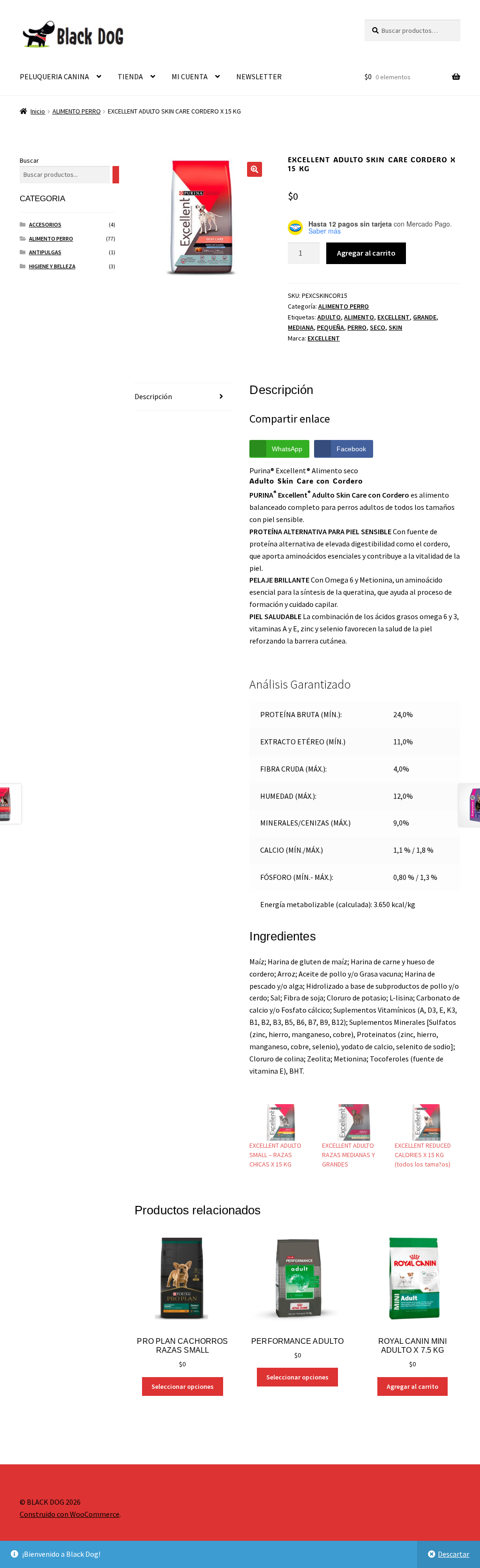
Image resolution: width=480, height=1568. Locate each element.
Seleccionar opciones (182, 1386)
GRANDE (424, 317)
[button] (254, 169)
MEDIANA (301, 327)
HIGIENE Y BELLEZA (52, 266)
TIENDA (130, 76)
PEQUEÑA (330, 327)
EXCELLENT (393, 317)
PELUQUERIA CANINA (54, 76)
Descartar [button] (453, 1554)
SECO (377, 327)
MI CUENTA (190, 76)
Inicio (37, 111)
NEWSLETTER (259, 76)
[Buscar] (115, 174)
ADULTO (329, 317)
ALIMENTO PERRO (76, 111)
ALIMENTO (359, 317)
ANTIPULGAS (45, 252)
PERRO (357, 327)
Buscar (29, 160)
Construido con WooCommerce (70, 1514)
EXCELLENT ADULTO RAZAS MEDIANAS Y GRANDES (348, 1154)
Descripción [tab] (153, 396)
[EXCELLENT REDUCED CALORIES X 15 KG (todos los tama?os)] (426, 1122)
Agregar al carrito (366, 253)
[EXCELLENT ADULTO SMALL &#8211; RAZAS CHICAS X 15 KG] (281, 1122)
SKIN (395, 327)
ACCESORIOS (45, 224)
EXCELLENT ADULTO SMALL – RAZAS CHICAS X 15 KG (275, 1154)
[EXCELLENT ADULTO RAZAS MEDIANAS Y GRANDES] (353, 1122)
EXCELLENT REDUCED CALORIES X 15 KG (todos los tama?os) (423, 1154)
